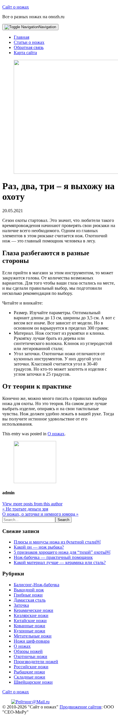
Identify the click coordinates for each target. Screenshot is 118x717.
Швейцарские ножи (33, 682)
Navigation (47, 27)
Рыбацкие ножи (29, 671)
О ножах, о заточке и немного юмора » (40, 514)
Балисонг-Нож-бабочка (36, 584)
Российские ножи (31, 666)
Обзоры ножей (28, 651)
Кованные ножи (29, 625)
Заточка (21, 605)
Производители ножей (36, 661)
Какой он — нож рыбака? (39, 547)
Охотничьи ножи (30, 656)
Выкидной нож (29, 589)
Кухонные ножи (29, 630)
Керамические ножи (33, 610)
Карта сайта (25, 52)
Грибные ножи (28, 595)
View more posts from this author (32, 503)
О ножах (56, 433)
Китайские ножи (30, 620)
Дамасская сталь (30, 600)
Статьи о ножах (29, 42)
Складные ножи (29, 677)
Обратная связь (29, 47)
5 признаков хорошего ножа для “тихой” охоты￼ (62, 552)
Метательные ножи (33, 636)
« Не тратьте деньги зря (25, 508)
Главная (21, 37)
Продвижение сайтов (80, 706)
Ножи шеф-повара (32, 641)
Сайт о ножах (15, 7)
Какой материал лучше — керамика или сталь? (60, 562)
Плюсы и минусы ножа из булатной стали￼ (57, 542)
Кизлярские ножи (31, 615)
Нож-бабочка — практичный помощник (53, 557)
